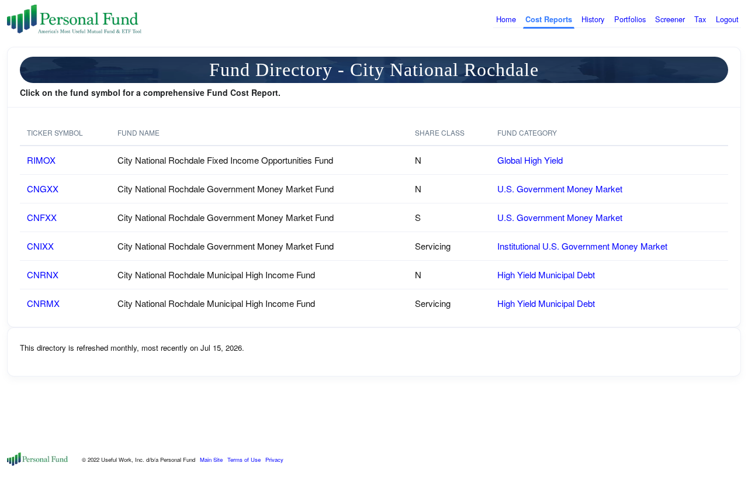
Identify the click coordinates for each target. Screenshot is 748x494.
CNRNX (42, 274)
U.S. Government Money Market (559, 188)
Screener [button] (670, 19)
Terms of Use (244, 459)
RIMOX (41, 160)
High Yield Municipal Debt (546, 274)
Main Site (211, 459)
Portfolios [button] (630, 19)
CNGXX (42, 188)
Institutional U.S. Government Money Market (582, 246)
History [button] (592, 19)
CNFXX (42, 217)
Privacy (274, 459)
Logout (727, 19)
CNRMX (43, 303)
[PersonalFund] (74, 19)
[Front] (37, 458)
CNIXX (40, 246)
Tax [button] (700, 19)
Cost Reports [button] (548, 19)
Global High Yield (530, 160)
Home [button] (506, 19)
